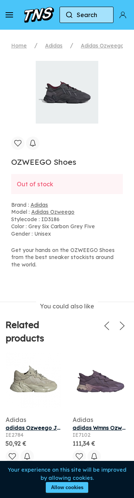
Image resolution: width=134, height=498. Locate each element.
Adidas (54, 45)
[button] (9, 15)
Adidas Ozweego (102, 45)
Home (19, 45)
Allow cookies (67, 487)
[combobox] (87, 15)
